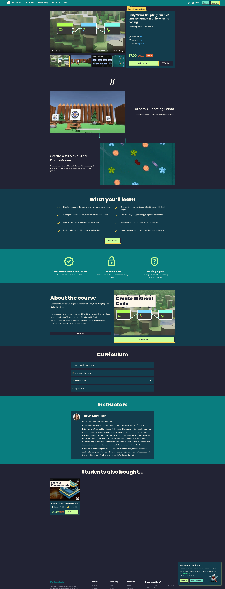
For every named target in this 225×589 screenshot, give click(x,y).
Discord (112, 585)
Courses (94, 585)
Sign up (215, 3)
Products (30, 3)
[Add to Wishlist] (78, 480)
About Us (56, 3)
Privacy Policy (184, 573)
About (129, 585)
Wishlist (166, 63)
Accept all (184, 580)
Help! (65, 3)
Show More (80, 333)
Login (205, 3)
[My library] (188, 3)
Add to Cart (71, 512)
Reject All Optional (196, 580)
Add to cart (143, 63)
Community (42, 3)
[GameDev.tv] (14, 3)
